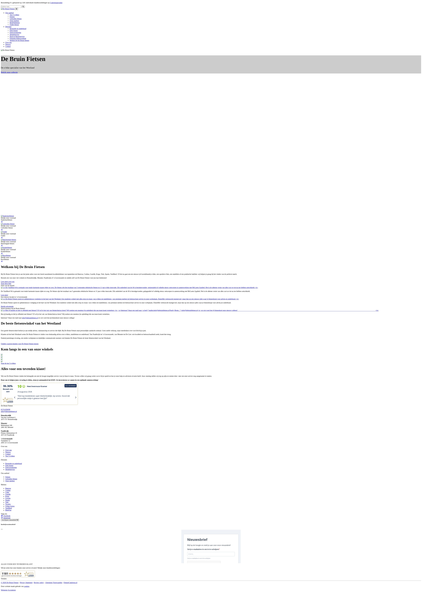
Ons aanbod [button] (9, 13)
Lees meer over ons (7, 282)
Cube (7, 492)
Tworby (8, 504)
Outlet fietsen (14, 25)
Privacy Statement (26, 583)
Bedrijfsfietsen (15, 23)
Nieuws (8, 44)
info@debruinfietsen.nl (30, 318)
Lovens (7, 498)
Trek (6, 502)
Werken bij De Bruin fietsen (19, 40)
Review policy (39, 583)
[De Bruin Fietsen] (8, 9)
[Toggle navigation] (16, 9)
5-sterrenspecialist (56, 3)
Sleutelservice (14, 34)
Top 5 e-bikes (14, 15)
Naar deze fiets (6, 284)
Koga (7, 496)
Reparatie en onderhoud (18, 29)
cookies (26, 586)
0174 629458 (5, 409)
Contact (8, 46)
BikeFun (8, 510)
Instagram (6, 518)
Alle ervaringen (70, 385)
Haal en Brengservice (17, 36)
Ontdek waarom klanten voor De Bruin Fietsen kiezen (19, 344)
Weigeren (4, 590)
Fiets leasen (14, 31)
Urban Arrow (10, 506)
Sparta (7, 500)
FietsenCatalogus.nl (70, 583)
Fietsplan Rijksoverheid (18, 38)
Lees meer (4, 295)
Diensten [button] (8, 27)
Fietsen (12, 17)
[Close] (2, 529)
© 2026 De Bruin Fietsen (9, 583)
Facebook (6, 516)
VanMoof (8, 508)
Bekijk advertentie (7, 306)
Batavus (8, 488)
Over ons (8, 42)
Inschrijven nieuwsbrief (9, 520)
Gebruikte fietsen (16, 19)
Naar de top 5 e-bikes (8, 363)
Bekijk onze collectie (9, 72)
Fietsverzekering (15, 33)
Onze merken (14, 21)
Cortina (7, 490)
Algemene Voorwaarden (53, 583)
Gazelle (8, 494)
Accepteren (12, 590)
